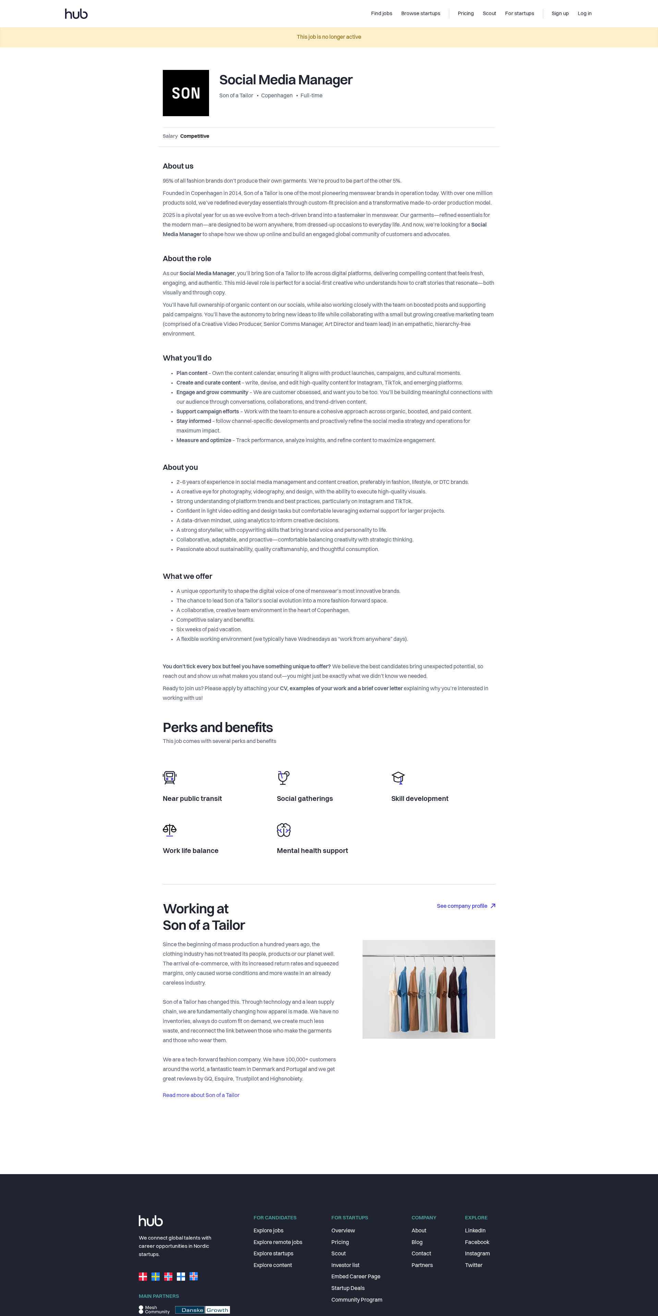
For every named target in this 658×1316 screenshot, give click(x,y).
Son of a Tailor (236, 96)
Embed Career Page (355, 1277)
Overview (343, 1231)
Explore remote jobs (278, 1242)
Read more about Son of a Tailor (201, 1095)
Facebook (477, 1242)
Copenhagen (277, 96)
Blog (417, 1242)
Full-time (311, 96)
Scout (338, 1254)
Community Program (356, 1300)
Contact (421, 1254)
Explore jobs (268, 1231)
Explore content (273, 1265)
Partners (422, 1265)
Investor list (345, 1265)
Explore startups (273, 1254)
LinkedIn (475, 1231)
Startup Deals (348, 1288)
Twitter (474, 1265)
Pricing (340, 1242)
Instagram (477, 1254)
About (419, 1231)
